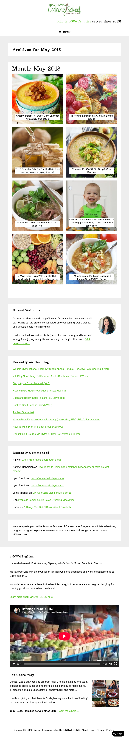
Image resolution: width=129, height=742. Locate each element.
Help (92, 729)
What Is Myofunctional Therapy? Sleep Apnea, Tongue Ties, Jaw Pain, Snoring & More (61, 369)
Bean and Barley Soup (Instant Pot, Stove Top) (39, 398)
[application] (64, 636)
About (85, 729)
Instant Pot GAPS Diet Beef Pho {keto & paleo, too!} (37, 224)
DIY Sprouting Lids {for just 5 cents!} (52, 492)
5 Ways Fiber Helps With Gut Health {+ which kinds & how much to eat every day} (37, 277)
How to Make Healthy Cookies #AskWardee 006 (39, 390)
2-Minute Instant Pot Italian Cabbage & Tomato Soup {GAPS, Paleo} (91, 277)
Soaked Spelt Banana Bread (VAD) (32, 405)
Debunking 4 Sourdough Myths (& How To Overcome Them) (46, 434)
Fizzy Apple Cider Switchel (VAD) (31, 383)
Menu (67, 32)
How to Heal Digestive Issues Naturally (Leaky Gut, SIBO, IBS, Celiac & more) (56, 419)
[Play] (13, 663)
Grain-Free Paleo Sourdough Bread (42, 459)
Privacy (100, 729)
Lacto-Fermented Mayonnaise (47, 478)
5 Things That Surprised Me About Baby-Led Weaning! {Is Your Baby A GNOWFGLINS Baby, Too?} (91, 222)
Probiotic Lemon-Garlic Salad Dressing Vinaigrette (46, 500)
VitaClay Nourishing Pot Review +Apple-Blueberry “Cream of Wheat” (51, 376)
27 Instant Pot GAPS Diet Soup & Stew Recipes (91, 170)
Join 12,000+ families (73, 21)
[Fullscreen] (115, 663)
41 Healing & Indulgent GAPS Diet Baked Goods (91, 117)
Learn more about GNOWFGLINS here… (32, 597)
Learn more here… (68, 711)
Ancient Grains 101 (23, 412)
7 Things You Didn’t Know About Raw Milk (47, 507)
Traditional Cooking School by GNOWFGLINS (64, 9)
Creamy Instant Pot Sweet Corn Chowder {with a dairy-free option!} (37, 117)
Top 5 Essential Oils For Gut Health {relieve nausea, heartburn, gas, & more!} (37, 170)
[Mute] (110, 663)
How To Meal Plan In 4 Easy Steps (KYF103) (38, 426)
